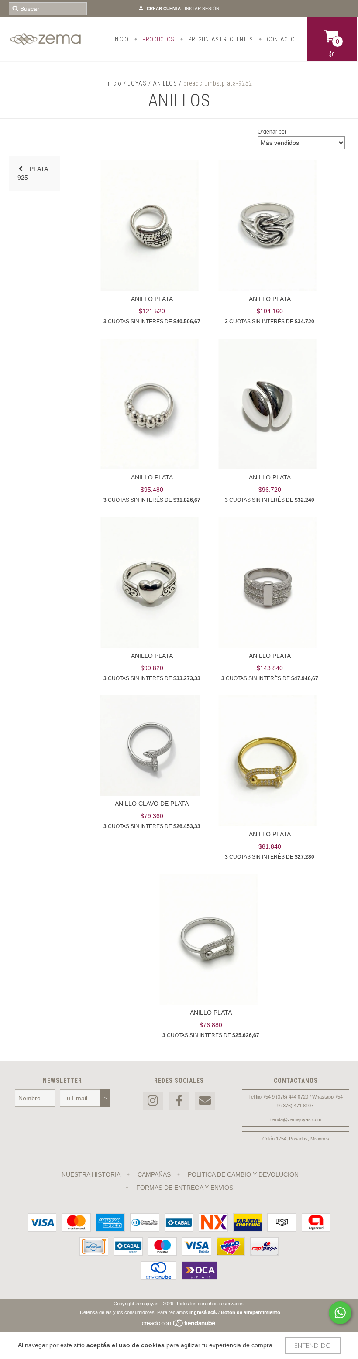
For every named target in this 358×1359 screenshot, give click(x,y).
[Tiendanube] (179, 1325)
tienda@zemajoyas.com (295, 1119)
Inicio (114, 83)
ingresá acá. (203, 1312)
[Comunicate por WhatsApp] (340, 1312)
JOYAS (137, 83)
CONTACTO (280, 39)
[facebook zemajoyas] (179, 1101)
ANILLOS (165, 83)
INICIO (121, 39)
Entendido (312, 1345)
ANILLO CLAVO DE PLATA (152, 803)
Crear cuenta (164, 8)
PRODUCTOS (157, 39)
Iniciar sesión (202, 8)
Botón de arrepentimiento (250, 1312)
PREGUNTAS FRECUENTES (220, 39)
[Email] (205, 1101)
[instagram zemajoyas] (153, 1101)
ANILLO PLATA (152, 298)
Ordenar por (272, 132)
